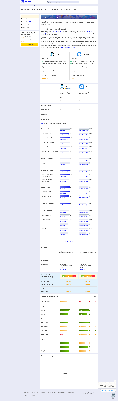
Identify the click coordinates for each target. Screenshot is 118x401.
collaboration (75, 72)
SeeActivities (69, 241)
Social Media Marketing (30, 5)
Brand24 (60, 31)
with (54, 61)
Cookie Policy (42, 392)
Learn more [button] (99, 392)
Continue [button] (104, 396)
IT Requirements (25, 24)
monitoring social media (49, 72)
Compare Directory (70, 392)
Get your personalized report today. (67, 47)
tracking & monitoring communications (52, 70)
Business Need (24, 19)
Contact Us (54, 392)
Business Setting (25, 27)
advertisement (75, 70)
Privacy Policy (26, 392)
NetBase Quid (54, 31)
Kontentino (42, 5)
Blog (48, 392)
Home (22, 5)
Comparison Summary (27, 16)
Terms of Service (35, 392)
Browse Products (61, 392)
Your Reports (84, 2)
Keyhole (37, 5)
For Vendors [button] (92, 2)
